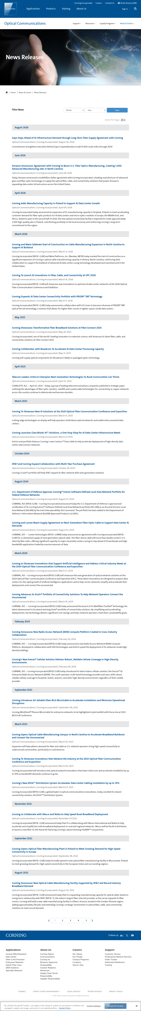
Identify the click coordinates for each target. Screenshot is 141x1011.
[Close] (137, 1006)
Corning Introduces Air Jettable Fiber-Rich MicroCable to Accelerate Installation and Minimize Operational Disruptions (68, 702)
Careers (99, 3)
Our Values (77, 954)
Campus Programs (81, 959)
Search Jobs (78, 965)
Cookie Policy (65, 1008)
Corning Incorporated (83, 3)
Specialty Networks (14, 970)
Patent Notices (95, 992)
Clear (117, 110)
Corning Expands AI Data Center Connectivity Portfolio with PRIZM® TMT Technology (57, 296)
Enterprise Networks (14, 962)
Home (13, 93)
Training (66, 8)
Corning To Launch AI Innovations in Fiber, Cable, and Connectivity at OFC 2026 (54, 275)
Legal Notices (73, 992)
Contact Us (109, 3)
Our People (77, 957)
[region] (70, 1006)
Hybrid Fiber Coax (14, 965)
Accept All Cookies (116, 1006)
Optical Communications (25, 23)
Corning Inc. (45, 959)
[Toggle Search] (135, 9)
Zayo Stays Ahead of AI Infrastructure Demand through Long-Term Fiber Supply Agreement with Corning (67, 137)
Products (51, 8)
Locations (77, 962)
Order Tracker (111, 959)
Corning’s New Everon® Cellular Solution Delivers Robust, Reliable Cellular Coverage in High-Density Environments (65, 661)
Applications (33, 8)
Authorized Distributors (115, 962)
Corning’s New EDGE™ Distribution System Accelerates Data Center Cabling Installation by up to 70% (66, 783)
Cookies (22, 992)
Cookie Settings (94, 1006)
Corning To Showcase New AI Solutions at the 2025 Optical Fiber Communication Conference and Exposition (69, 411)
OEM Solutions (12, 968)
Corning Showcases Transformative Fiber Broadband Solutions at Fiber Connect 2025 (56, 327)
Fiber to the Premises (15, 959)
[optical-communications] (10, 9)
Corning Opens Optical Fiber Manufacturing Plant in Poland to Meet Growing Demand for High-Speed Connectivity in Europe (66, 850)
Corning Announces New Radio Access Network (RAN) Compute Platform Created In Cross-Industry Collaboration (64, 633)
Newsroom (45, 970)
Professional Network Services (118, 957)
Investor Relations (48, 968)
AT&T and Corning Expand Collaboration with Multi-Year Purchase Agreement (53, 464)
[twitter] (127, 935)
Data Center (11, 957)
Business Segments (48, 962)
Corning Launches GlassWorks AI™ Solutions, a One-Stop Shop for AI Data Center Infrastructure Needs (66, 432)
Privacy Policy (116, 992)
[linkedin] (121, 935)
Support (109, 950)
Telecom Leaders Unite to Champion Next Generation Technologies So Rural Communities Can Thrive (65, 377)
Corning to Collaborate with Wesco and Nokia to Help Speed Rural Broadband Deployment (60, 814)
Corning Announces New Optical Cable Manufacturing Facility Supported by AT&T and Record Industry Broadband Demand (66, 884)
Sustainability (46, 965)
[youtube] (132, 935)
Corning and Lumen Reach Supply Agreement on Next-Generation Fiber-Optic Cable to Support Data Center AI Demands (70, 524)
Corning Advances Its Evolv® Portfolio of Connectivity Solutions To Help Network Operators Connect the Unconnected (67, 596)
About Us (81, 8)
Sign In (125, 9)
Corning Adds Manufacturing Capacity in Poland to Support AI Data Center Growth (56, 203)
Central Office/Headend (16, 954)
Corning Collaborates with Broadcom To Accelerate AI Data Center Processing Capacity (58, 349)
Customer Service (112, 954)
